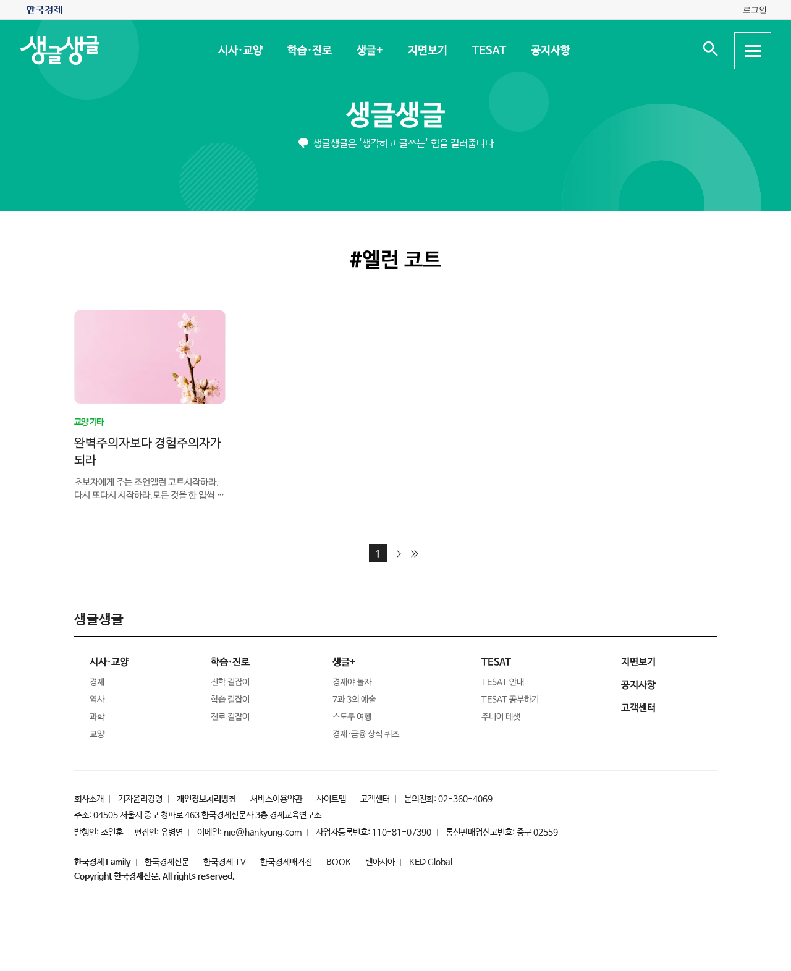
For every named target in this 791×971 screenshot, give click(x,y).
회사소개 (89, 799)
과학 (97, 717)
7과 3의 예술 (354, 700)
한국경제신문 (167, 862)
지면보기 (427, 51)
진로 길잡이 (230, 717)
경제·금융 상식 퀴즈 (365, 734)
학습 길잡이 (230, 700)
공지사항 (550, 51)
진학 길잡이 (230, 682)
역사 (97, 700)
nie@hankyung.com (263, 832)
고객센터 (375, 799)
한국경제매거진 (286, 862)
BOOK (338, 862)
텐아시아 (380, 862)
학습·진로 (309, 51)
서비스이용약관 (276, 799)
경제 (97, 682)
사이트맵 (331, 799)
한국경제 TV (224, 862)
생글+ (369, 51)
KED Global (430, 862)
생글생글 (395, 116)
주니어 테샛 (500, 717)
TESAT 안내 (502, 682)
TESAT (488, 51)
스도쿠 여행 (351, 717)
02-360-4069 (465, 799)
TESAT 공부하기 (510, 700)
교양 (97, 734)
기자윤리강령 (140, 799)
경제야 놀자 (351, 682)
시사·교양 (240, 51)
